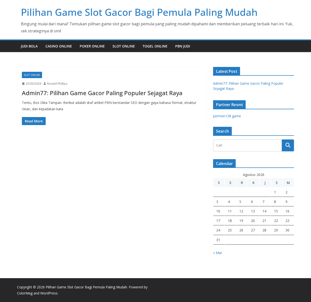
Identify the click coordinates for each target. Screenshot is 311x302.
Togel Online (155, 46)
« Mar (217, 252)
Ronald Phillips (57, 84)
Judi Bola (29, 46)
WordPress (49, 293)
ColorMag (25, 293)
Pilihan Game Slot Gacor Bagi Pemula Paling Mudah (139, 12)
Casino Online (58, 46)
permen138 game (227, 116)
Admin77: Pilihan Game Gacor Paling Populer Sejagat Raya (102, 93)
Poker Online (92, 46)
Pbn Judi (182, 46)
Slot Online (123, 46)
